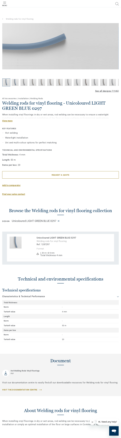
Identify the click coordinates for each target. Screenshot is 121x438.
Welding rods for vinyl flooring (19, 19)
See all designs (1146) (107, 91)
